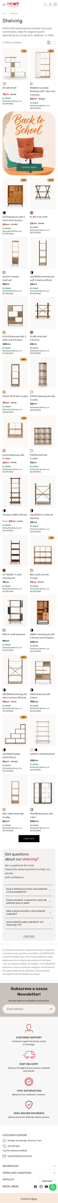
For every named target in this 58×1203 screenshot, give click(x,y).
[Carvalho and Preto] (4, 510)
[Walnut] (4, 570)
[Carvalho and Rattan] (4, 809)
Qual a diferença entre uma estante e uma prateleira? (26, 890)
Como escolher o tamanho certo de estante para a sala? (26, 901)
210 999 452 (13, 1146)
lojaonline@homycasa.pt (19, 1156)
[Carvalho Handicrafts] (31, 212)
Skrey (34, 1199)
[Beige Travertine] (31, 392)
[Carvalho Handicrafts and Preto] (35, 749)
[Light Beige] (31, 749)
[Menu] (4, 5)
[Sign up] (51, 1009)
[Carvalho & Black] (31, 690)
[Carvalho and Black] (31, 272)
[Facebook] (35, 1186)
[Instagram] (41, 1186)
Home (4, 14)
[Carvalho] (4, 272)
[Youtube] (46, 1186)
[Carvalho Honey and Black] (4, 212)
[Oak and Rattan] (31, 570)
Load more (29, 936)
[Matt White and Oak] (4, 83)
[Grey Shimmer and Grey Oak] (31, 809)
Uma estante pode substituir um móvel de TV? (24, 923)
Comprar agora (29, 167)
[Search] (45, 4)
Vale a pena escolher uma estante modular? (25, 912)
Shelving (14, 14)
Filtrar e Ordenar (13, 42)
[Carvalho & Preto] (31, 510)
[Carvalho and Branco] (31, 83)
